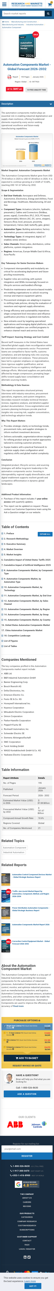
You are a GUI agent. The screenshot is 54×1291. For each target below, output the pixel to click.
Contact (27, 1241)
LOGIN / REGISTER (27, 1249)
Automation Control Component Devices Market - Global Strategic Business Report (32, 875)
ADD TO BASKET (27, 1058)
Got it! (32, 1286)
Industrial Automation (13, 852)
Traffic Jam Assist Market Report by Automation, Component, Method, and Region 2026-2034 (30, 893)
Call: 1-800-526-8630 (27, 1087)
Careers (27, 1202)
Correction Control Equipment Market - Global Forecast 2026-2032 (31, 942)
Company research (27, 1221)
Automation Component (14, 847)
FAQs (27, 1245)
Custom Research (27, 1225)
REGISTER (27, 1156)
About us (27, 1198)
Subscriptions (27, 1230)
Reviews (27, 1206)
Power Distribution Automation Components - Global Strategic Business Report (30, 909)
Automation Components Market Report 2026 (30, 925)
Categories (27, 1217)
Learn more (30, 1281)
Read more (18, 1006)
